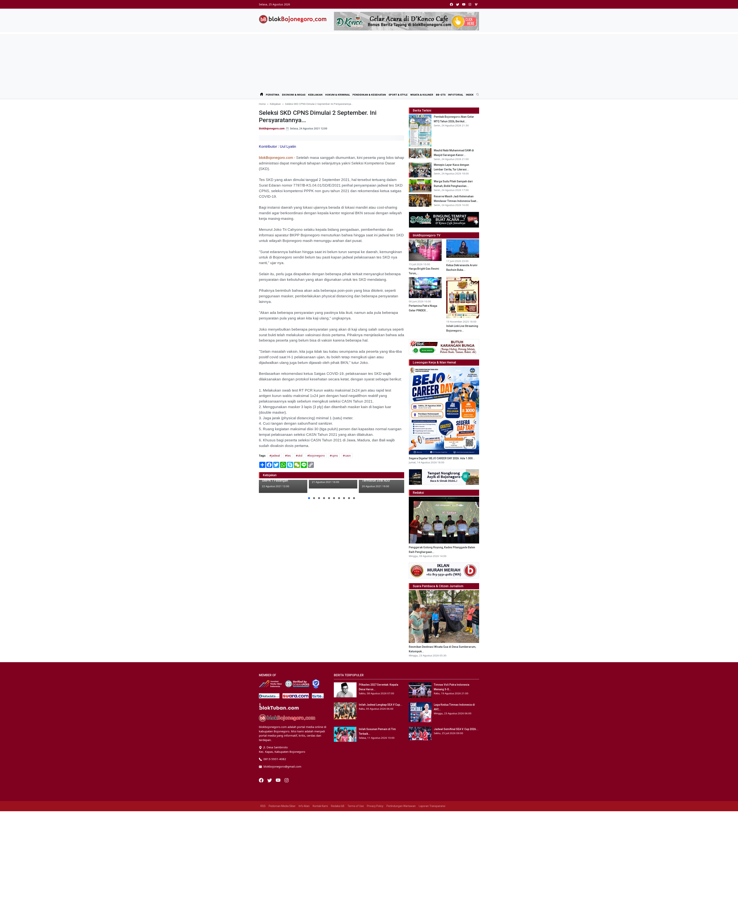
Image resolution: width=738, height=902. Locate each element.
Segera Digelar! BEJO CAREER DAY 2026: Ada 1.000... (442, 458)
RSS (263, 806)
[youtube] (464, 4)
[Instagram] (286, 780)
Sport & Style (398, 94)
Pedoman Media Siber (282, 806)
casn (348, 455)
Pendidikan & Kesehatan (369, 94)
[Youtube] (278, 780)
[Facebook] (261, 780)
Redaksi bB (337, 806)
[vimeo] (476, 4)
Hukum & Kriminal (337, 94)
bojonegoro (317, 455)
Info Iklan (304, 806)
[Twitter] (270, 780)
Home (262, 103)
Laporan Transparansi (432, 806)
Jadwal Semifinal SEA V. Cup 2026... (456, 729)
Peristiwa (272, 94)
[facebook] (451, 4)
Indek (470, 94)
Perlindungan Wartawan (401, 806)
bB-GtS (440, 94)
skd (300, 455)
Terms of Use (355, 806)
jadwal (275, 455)
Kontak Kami (320, 806)
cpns (335, 455)
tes (289, 455)
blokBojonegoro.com (272, 128)
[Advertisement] (369, 61)
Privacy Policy (375, 806)
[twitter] (458, 4)
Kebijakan (315, 94)
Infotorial (455, 94)
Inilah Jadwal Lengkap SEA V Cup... (380, 704)
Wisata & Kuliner (421, 94)
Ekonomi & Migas (293, 94)
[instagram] (470, 4)
